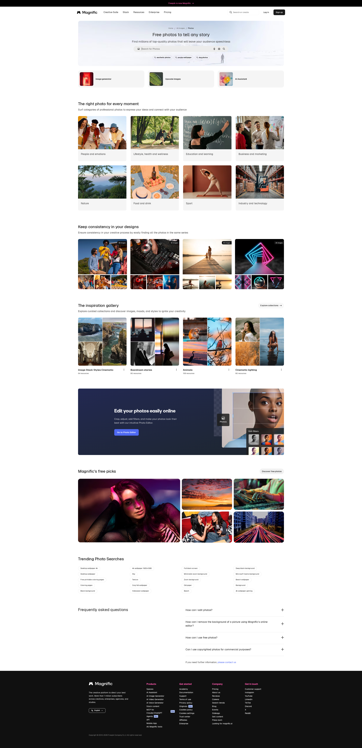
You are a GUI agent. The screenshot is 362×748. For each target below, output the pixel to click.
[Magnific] (101, 684)
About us (216, 692)
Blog (214, 706)
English (97, 710)
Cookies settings (186, 713)
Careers (215, 699)
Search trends (218, 702)
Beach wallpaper (242, 580)
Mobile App (151, 723)
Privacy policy (185, 702)
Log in (266, 12)
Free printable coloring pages (92, 580)
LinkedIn (248, 699)
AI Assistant (151, 692)
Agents (152, 716)
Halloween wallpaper (140, 591)
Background (240, 585)
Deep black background (245, 568)
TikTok (248, 702)
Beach (186, 591)
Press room (217, 720)
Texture (135, 580)
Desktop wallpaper (87, 574)
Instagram (249, 692)
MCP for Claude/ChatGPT (160, 711)
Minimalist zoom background (195, 574)
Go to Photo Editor (126, 432)
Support (182, 696)
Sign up (279, 12)
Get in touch (251, 683)
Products (151, 683)
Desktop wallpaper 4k (89, 568)
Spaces (149, 689)
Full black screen (191, 568)
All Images (180, 28)
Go (84, 536)
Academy (183, 689)
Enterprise (183, 723)
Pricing (167, 12)
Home (170, 28)
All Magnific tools (154, 726)
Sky (133, 574)
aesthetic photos (164, 57)
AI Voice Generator (154, 702)
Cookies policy (186, 709)
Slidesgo (216, 713)
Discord (248, 706)
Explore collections (269, 305)
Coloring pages (86, 585)
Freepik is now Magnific (179, 3)
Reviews (216, 696)
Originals (185, 706)
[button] (97, 710)
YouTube (248, 696)
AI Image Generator (155, 696)
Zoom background (191, 580)
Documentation (186, 692)
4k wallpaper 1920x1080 (142, 568)
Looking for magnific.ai (222, 723)
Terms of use (185, 699)
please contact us (227, 662)
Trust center (184, 716)
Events (215, 709)
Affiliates (183, 720)
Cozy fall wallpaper (139, 585)
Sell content (217, 716)
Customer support (253, 689)
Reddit (248, 713)
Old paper (188, 585)
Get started (185, 683)
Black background (87, 591)
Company (217, 683)
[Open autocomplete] (137, 49)
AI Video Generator (155, 699)
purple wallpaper (185, 57)
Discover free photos (272, 471)
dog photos (203, 57)
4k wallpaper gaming (244, 591)
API (148, 719)
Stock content (152, 706)
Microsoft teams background (247, 574)
